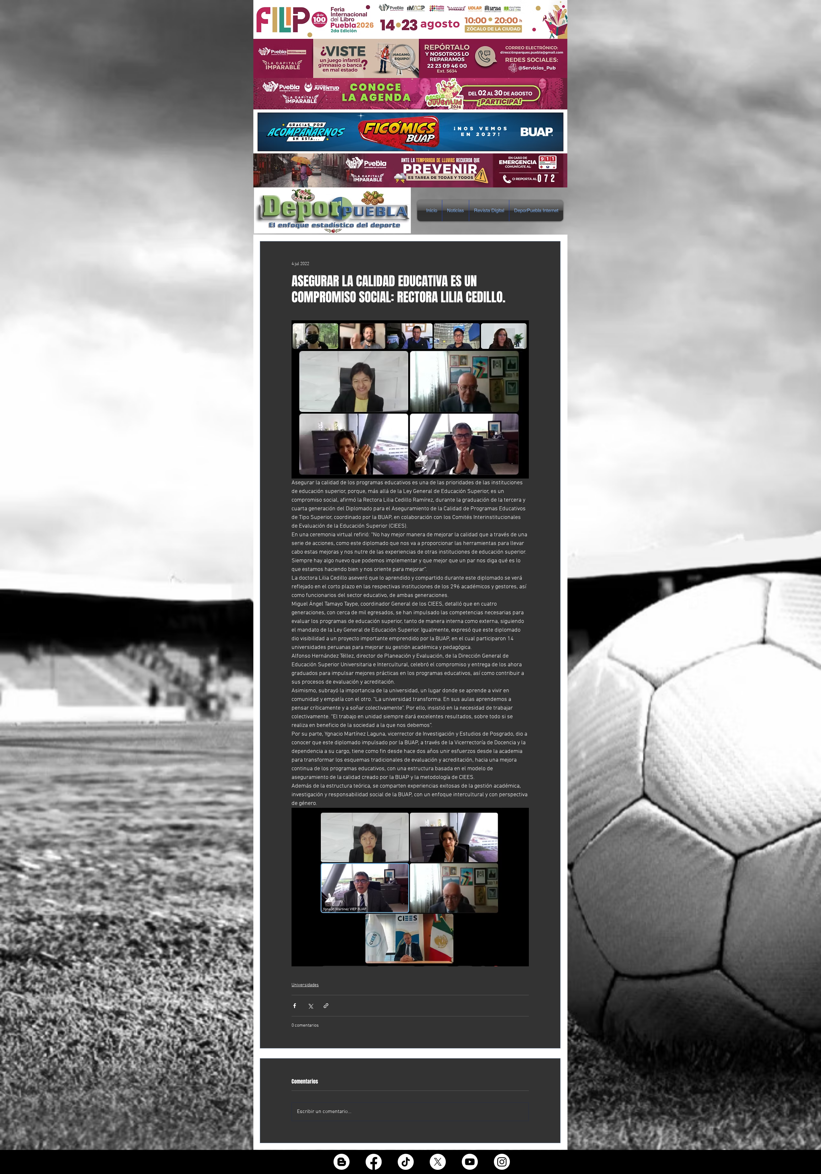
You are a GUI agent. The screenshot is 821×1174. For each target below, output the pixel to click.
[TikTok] (406, 1162)
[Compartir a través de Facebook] (295, 1006)
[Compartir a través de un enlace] (326, 1006)
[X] (438, 1162)
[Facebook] (374, 1162)
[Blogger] (342, 1162)
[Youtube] (470, 1162)
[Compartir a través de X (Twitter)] (310, 1006)
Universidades (305, 985)
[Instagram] (502, 1162)
